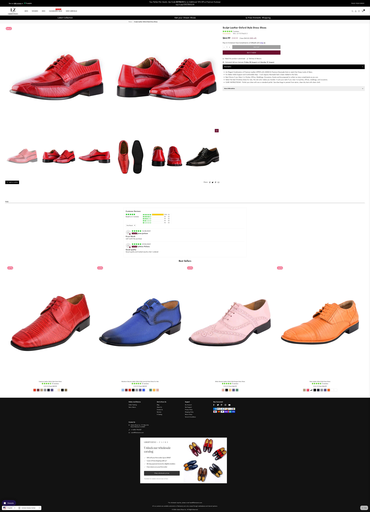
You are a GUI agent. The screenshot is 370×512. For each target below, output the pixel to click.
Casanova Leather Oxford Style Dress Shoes (50, 381)
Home (130, 22)
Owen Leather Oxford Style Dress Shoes (320, 381)
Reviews (159, 412)
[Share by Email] (218, 182)
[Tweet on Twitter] (212, 182)
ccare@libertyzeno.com (137, 432)
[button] (228, 31)
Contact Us (160, 410)
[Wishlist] (359, 11)
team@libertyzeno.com (196, 503)
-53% (100, 267)
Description (227, 67)
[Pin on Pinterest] (215, 182)
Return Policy (188, 414)
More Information (229, 88)
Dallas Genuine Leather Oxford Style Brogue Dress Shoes (230, 381)
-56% (280, 267)
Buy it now (251, 53)
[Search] (352, 11)
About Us (159, 407)
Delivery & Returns (254, 59)
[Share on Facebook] (209, 182)
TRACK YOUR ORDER (357, 3)
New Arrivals (71, 11)
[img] (137, 231)
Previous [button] (7, 80)
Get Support (188, 407)
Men (26, 11)
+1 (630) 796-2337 (136, 430)
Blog (158, 405)
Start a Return (132, 407)
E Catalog (159, 414)
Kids (43, 11)
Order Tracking (133, 405)
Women (35, 11)
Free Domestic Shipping (259, 17)
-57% (10, 267)
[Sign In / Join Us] (355, 11)
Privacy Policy (189, 410)
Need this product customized (234, 59)
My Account (188, 405)
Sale (8, 28)
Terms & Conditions (190, 417)
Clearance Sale (55, 10)
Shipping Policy (189, 412)
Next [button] (218, 80)
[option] (65, 18)
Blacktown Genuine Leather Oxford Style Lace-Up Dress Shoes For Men (140, 381)
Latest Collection (65, 17)
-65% (190, 267)
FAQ (6, 202)
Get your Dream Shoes (185, 17)
